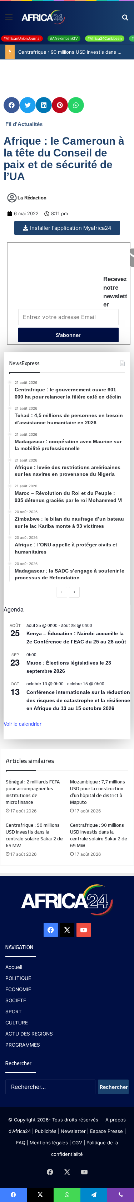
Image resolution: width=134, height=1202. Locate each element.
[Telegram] (93, 1195)
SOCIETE (15, 1000)
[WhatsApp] (67, 1195)
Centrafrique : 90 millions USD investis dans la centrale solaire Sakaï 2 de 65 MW (34, 835)
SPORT (13, 1011)
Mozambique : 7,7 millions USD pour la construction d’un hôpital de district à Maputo (97, 792)
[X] (67, 930)
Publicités (45, 1131)
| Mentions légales (47, 1142)
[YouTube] (83, 930)
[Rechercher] (125, 19)
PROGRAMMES (22, 1045)
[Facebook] (51, 930)
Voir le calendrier (22, 723)
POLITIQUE (18, 978)
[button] (12, 105)
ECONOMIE (18, 989)
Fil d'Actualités (24, 124)
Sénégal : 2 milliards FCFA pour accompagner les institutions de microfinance (33, 792)
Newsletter (73, 1131)
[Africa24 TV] (43, 17)
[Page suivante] (74, 592)
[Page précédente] (61, 592)
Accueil (13, 967)
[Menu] (9, 19)
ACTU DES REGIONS (29, 1034)
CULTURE (16, 1022)
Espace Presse (106, 1131)
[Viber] (120, 1195)
